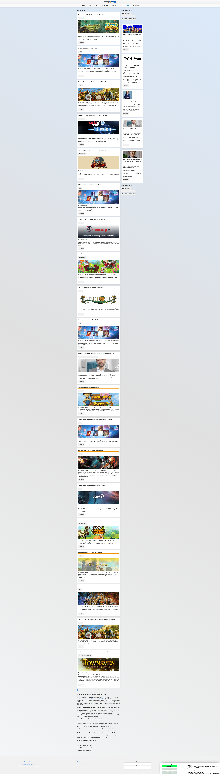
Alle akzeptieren (169, 766)
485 (105, 689)
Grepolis (80, 85)
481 (92, 689)
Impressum (192, 761)
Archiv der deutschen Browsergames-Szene (27, 763)
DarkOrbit (80, 453)
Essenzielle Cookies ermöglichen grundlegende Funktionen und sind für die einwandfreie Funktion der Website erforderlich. (202, 766)
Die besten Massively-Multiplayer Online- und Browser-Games (27, 766)
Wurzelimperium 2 (82, 257)
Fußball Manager (83, 701)
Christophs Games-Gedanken (128, 16)
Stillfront (124, 13)
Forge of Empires (82, 153)
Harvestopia (81, 390)
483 (98, 689)
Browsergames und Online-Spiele (98, 698)
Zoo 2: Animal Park (82, 523)
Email (137, 765)
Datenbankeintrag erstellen (82, 761)
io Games (114, 5)
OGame (80, 51)
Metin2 (80, 589)
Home (83, 5)
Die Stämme (81, 555)
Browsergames (105, 5)
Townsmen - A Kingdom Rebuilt (85, 655)
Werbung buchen (27, 761)
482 (95, 689)
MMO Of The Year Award (27, 764)
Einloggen (135, 5)
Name (137, 761)
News (90, 5)
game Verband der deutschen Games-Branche (88, 357)
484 (101, 689)
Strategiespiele (96, 701)
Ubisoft (128, 13)
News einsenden (82, 763)
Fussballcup (81, 222)
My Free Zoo (81, 17)
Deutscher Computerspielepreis (129, 18)
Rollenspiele (90, 701)
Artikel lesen (81, 42)
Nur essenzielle (169, 769)
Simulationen (104, 701)
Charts (96, 5)
